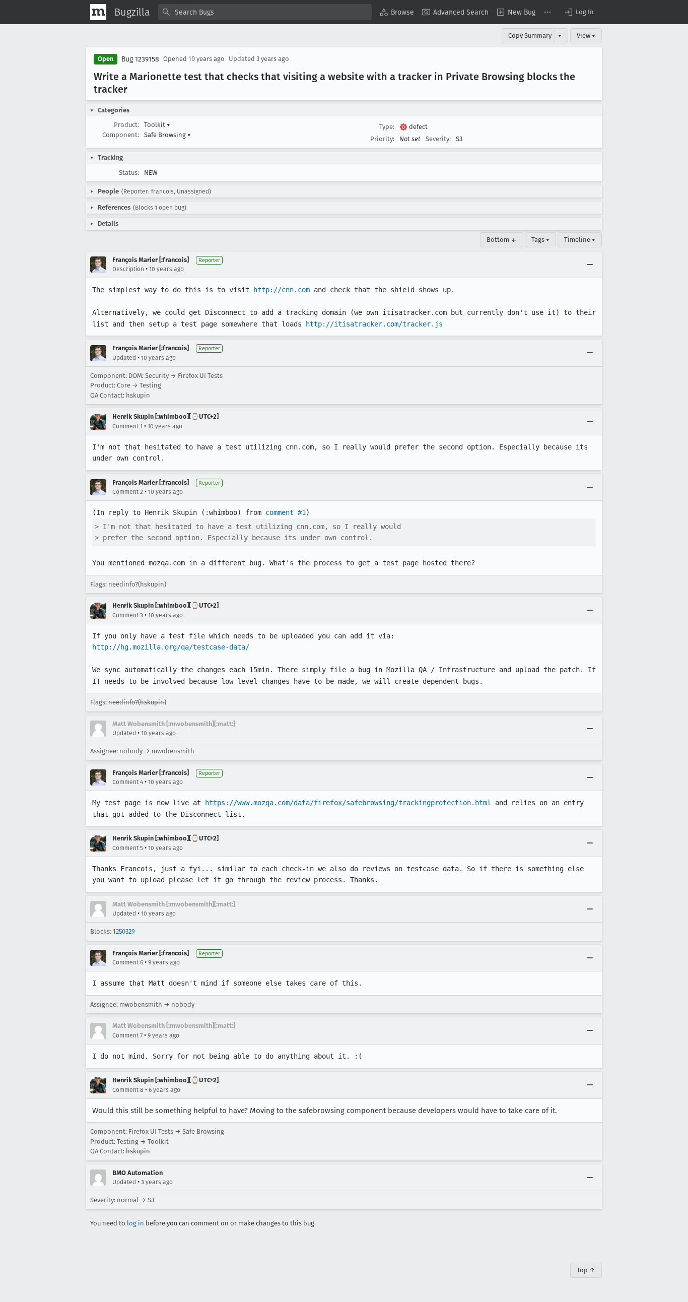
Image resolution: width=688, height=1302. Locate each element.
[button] (579, 12)
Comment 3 (127, 615)
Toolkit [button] (157, 124)
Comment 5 (127, 848)
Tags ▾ (540, 239)
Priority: (382, 139)
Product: (126, 124)
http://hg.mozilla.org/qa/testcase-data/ (170, 647)
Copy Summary (530, 35)
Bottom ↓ (502, 239)
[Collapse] (590, 264)
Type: (386, 127)
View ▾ (586, 35)
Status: (129, 172)
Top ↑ (586, 1270)
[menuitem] (397, 12)
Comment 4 (127, 782)
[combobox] (265, 12)
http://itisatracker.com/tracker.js (374, 324)
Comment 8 (128, 1089)
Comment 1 (127, 426)
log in (135, 1223)
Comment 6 (127, 962)
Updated (124, 357)
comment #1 (285, 512)
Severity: (438, 139)
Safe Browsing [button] (167, 135)
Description (128, 269)
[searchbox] (265, 12)
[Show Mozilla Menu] (98, 12)
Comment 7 (127, 1035)
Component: (120, 135)
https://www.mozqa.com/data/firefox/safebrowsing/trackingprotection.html (348, 803)
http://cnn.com (281, 290)
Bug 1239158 (140, 59)
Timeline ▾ (579, 239)
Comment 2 (127, 491)
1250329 (124, 931)
